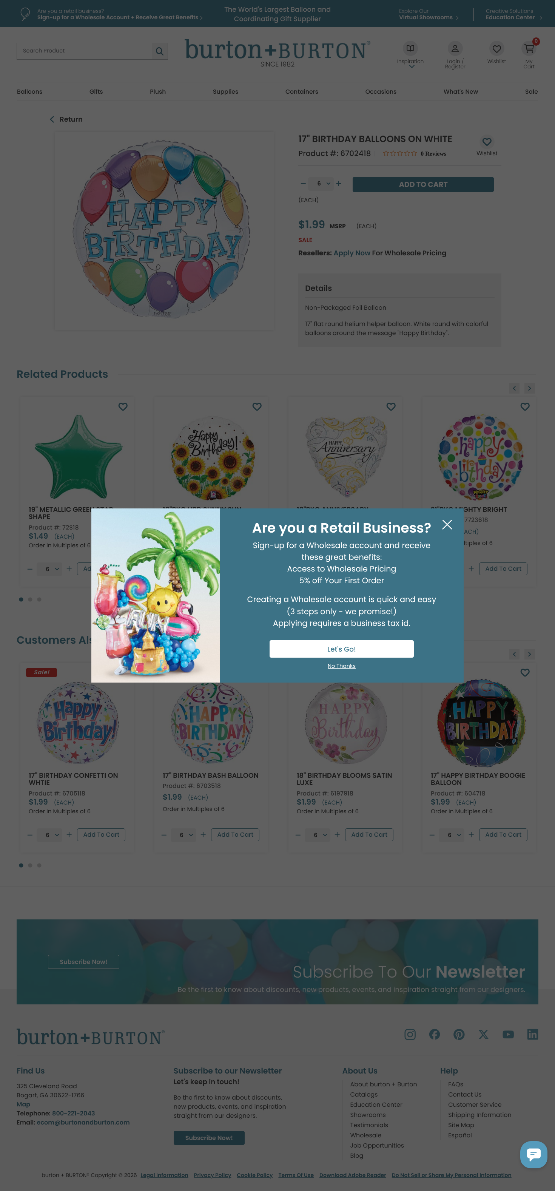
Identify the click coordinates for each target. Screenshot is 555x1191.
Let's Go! (341, 649)
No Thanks (342, 666)
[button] (533, 1154)
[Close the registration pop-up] (447, 525)
